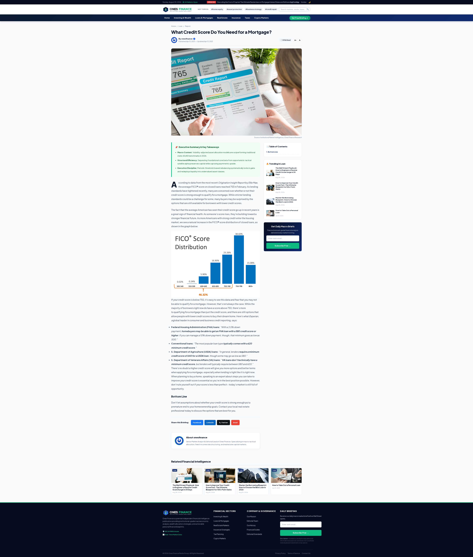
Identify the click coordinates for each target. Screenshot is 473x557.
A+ (295, 40)
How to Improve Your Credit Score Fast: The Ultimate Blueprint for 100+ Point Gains (287, 186)
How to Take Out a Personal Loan (286, 485)
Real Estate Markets (221, 525)
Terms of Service (294, 553)
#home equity (217, 9)
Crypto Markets (261, 18)
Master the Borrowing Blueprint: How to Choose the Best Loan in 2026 (286, 200)
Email (235, 423)
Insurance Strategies (222, 530)
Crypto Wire (294, 2)
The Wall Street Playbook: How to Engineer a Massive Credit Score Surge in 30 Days (286, 171)
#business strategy (253, 9)
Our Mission (251, 516)
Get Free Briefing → (300, 18)
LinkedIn (210, 423)
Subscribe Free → (283, 246)
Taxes (247, 18)
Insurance (236, 18)
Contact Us (306, 553)
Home (167, 18)
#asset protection (234, 9)
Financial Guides (253, 530)
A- (300, 40)
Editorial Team (252, 521)
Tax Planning (219, 534)
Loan (180, 26)
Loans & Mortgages (204, 18)
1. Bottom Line (272, 152)
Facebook (197, 423)
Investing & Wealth (182, 18)
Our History (251, 525)
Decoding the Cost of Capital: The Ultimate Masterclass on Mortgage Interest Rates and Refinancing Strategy (258, 2)
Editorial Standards (254, 534)
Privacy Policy (280, 553)
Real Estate (222, 18)
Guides (303, 2)
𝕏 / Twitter (223, 423)
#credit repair (271, 9)
